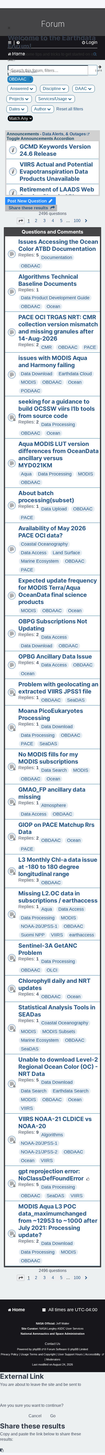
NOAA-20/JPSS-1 (39, 926)
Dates (15, 109)
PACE (90, 347)
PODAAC (30, 390)
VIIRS (57, 934)
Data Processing (58, 424)
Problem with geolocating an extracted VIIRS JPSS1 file (58, 688)
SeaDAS (76, 700)
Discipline (52, 88)
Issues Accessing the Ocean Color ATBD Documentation (58, 245)
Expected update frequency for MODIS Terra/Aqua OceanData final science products (57, 591)
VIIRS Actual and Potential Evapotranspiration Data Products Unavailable (56, 171)
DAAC (81, 88)
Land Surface (66, 552)
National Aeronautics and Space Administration (53, 1333)
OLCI (52, 970)
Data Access (33, 552)
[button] (20, 221)
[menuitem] (44, 1310)
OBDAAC (30, 265)
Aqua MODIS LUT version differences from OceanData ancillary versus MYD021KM (58, 454)
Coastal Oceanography (44, 544)
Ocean (53, 306)
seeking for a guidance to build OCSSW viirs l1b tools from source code (56, 408)
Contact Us (52, 1344)
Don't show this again (24, 71)
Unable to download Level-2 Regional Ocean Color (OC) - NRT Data (58, 1066)
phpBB (37, 1349)
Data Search (54, 770)
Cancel (35, 1416)
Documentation (56, 257)
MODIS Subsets (58, 1031)
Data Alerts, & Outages (64, 134)
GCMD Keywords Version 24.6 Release (55, 150)
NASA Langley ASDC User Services (61, 1328)
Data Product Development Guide (55, 297)
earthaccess (81, 934)
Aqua (26, 474)
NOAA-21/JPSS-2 (39, 1151)
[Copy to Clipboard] (2, 1450)
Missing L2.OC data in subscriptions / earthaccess (58, 897)
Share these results (28, 207)
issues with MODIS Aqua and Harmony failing (52, 361)
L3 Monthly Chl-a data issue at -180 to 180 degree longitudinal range (57, 867)
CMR (46, 347)
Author (40, 109)
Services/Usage (53, 99)
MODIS (28, 382)
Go (53, 1416)
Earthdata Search (70, 1090)
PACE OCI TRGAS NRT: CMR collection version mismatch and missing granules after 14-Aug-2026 (58, 328)
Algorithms (52, 1134)
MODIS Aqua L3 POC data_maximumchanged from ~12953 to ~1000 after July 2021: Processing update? (57, 1221)
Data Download (36, 373)
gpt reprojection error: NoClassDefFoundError (51, 1175)
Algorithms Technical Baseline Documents (48, 280)
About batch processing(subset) (46, 497)
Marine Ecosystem (40, 561)
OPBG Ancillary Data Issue (55, 656)
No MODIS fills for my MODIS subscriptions (48, 758)
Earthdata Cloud (75, 373)
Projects (17, 99)
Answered (20, 88)
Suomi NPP (33, 934)
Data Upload (54, 508)
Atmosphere (53, 805)
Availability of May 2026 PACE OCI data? (52, 532)
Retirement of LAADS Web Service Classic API (57, 193)
